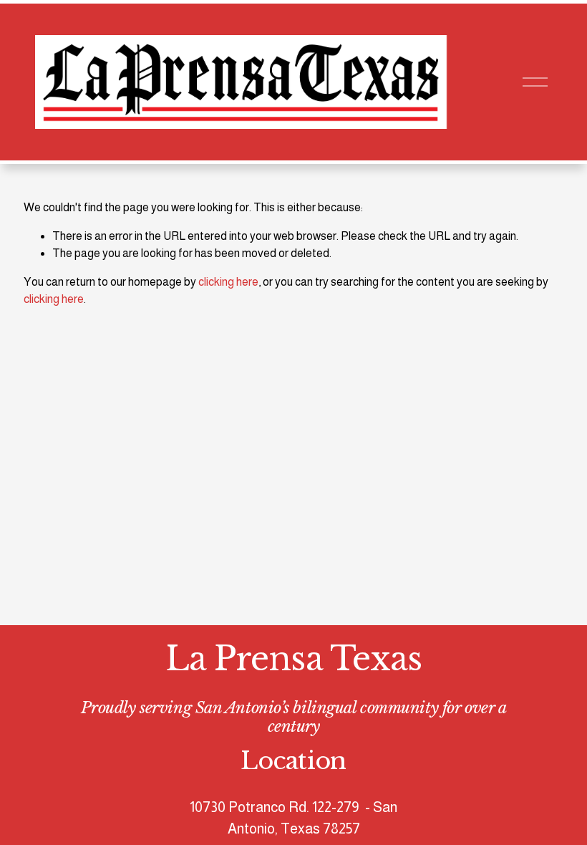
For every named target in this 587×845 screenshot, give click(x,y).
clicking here (228, 282)
